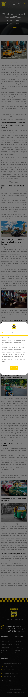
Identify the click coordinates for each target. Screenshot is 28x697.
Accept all (14, 368)
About (23, 333)
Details (14, 333)
